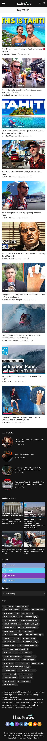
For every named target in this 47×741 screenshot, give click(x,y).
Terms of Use (38, 736)
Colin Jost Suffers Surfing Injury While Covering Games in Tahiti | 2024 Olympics (21, 418)
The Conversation (11, 340)
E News (7, 422)
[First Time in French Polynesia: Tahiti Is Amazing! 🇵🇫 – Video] (23, 32)
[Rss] (30, 724)
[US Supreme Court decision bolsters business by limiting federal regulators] (12, 509)
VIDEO (12, 44)
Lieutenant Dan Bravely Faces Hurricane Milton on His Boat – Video (34, 551)
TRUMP (9, 681)
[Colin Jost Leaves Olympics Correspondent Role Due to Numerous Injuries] (23, 277)
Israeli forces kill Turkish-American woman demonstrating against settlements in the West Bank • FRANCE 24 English (34, 523)
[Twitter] (23, 570)
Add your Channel (33, 738)
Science (9, 670)
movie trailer (12, 656)
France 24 (8, 381)
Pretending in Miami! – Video (24, 455)
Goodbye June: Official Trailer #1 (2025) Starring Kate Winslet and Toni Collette (28, 469)
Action (22, 606)
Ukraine (24, 681)
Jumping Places (10, 54)
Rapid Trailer (9, 259)
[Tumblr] (21, 724)
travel (26, 678)
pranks (37, 663)
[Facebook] (23, 565)
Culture (10, 620)
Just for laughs (27, 645)
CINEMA (6, 249)
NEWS (5, 371)
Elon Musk (31, 624)
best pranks (11, 613)
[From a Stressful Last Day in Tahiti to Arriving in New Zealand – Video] (23, 72)
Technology (26, 670)
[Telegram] (23, 580)
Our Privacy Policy (27, 736)
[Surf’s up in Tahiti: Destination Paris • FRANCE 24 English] (23, 359)
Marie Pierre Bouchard (16, 649)
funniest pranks (13, 635)
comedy (31, 617)
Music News (11, 660)
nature (28, 660)
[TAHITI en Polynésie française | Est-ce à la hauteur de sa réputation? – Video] (23, 113)
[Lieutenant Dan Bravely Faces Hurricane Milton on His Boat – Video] (34, 539)
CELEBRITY (7, 412)
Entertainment (27, 627)
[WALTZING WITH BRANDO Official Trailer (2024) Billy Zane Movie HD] (23, 236)
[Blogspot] (35, 724)
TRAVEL (6, 44)
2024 (8, 606)
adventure (11, 610)
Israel (9, 645)
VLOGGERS (20, 44)
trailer (25, 674)
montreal (10, 652)
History (29, 638)
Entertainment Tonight (13, 300)
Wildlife (10, 685)
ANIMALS (37, 610)
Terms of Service (8, 736)
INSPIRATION (30, 642)
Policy (18, 736)
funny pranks (34, 635)
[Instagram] (23, 575)
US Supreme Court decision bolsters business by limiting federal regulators (11, 521)
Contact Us (22, 738)
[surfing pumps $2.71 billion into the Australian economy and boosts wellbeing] (23, 318)
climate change (13, 617)
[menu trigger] (4, 3)
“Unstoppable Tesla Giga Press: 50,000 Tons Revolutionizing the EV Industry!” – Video (29, 483)
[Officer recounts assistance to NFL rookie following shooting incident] (12, 539)
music (30, 656)
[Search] (44, 3)
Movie (26, 652)
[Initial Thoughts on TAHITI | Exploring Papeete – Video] (23, 195)
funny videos (11, 638)
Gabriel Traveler (10, 95)
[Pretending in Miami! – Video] (7, 456)
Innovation (11, 642)
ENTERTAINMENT (9, 290)
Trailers (10, 678)
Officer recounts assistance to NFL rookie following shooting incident (12, 551)
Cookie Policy (12, 738)
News (8, 663)
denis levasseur (29, 620)
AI (25, 610)
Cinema (27, 613)
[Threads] (39, 724)
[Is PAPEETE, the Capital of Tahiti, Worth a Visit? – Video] (23, 154)
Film (28, 631)
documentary (12, 624)
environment (12, 631)
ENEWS (9, 627)
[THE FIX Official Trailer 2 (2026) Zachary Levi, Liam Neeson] (7, 442)
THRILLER (10, 674)
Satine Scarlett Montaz (17, 667)
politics (22, 663)
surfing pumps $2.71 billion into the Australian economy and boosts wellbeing (21, 336)
